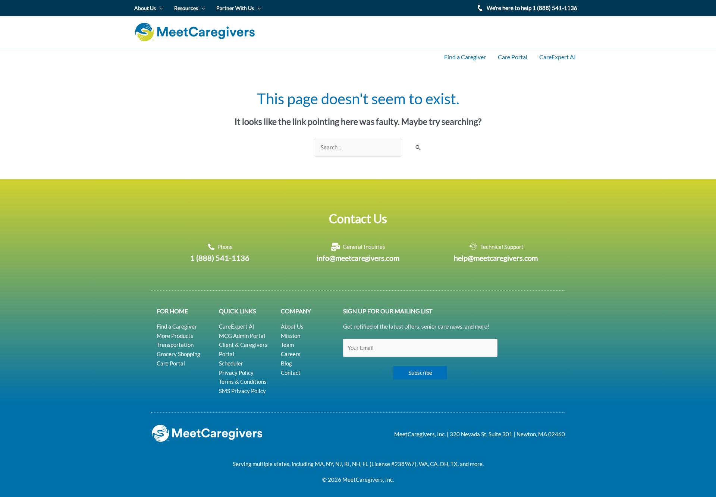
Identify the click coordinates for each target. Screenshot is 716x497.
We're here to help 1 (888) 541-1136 (532, 7)
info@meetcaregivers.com (358, 257)
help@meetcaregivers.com (496, 257)
